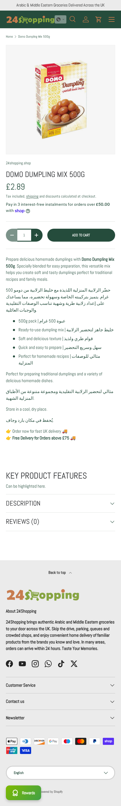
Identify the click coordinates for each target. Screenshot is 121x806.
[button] (60, 19)
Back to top (57, 572)
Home (9, 36)
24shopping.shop (18, 162)
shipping (32, 196)
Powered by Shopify (51, 792)
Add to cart (81, 235)
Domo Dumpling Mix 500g (34, 36)
